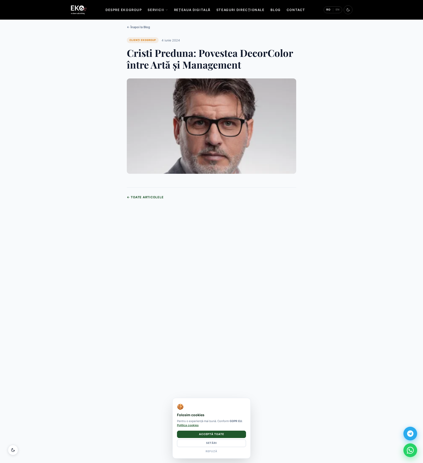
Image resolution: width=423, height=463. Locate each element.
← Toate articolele (145, 197)
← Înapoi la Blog (138, 27)
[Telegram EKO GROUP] (410, 433)
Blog (275, 10)
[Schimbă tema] (348, 9)
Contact (296, 10)
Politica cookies (188, 425)
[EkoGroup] (78, 10)
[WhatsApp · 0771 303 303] (410, 450)
